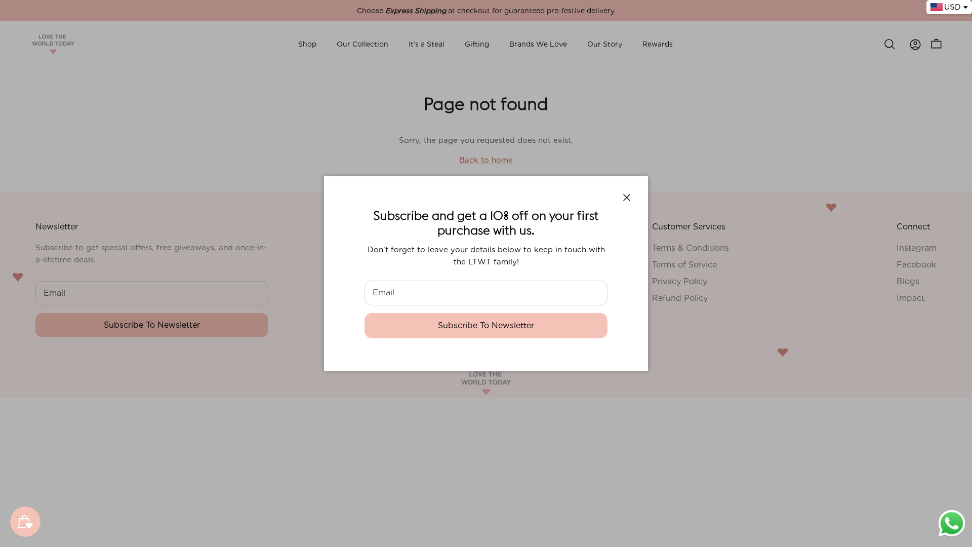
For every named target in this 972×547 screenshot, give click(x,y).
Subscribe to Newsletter (486, 325)
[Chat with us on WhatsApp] (952, 535)
